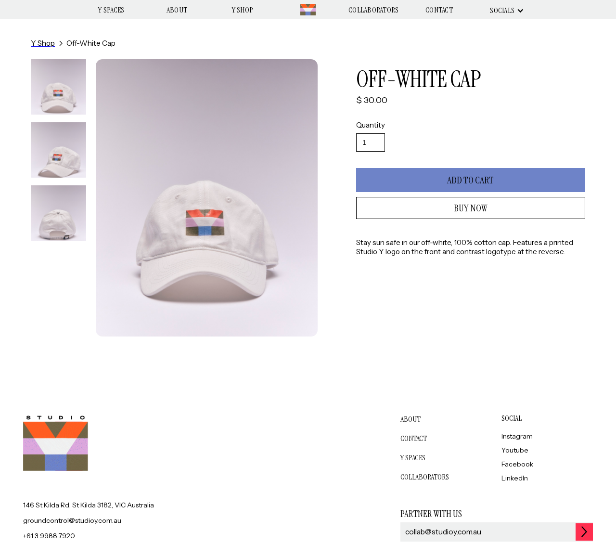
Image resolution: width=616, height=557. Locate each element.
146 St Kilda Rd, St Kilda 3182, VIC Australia (88, 505)
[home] (308, 9)
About (177, 10)
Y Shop (243, 10)
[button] (504, 10)
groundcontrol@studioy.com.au (72, 520)
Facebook (517, 464)
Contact (439, 10)
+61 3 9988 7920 (49, 535)
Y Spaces (111, 10)
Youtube (514, 450)
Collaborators (373, 10)
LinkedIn (514, 478)
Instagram (517, 436)
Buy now (471, 208)
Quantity (370, 125)
